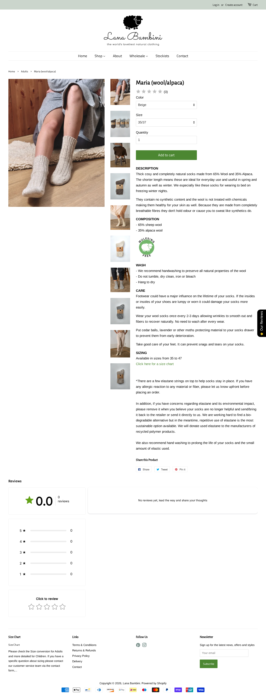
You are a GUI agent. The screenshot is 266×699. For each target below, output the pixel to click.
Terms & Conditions (84, 645)
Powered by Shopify (154, 683)
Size (139, 115)
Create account (233, 5)
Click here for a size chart (155, 364)
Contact (182, 56)
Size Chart (14, 637)
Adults (24, 71)
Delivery (77, 661)
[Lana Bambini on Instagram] (144, 645)
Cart (255, 5)
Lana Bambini (131, 683)
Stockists (162, 56)
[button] (47, 530)
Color (140, 97)
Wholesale (137, 56)
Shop (99, 56)
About (117, 56)
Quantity (142, 132)
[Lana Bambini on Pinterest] (138, 645)
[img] (149, 92)
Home (82, 56)
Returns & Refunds (84, 650)
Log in (216, 5)
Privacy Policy (81, 655)
